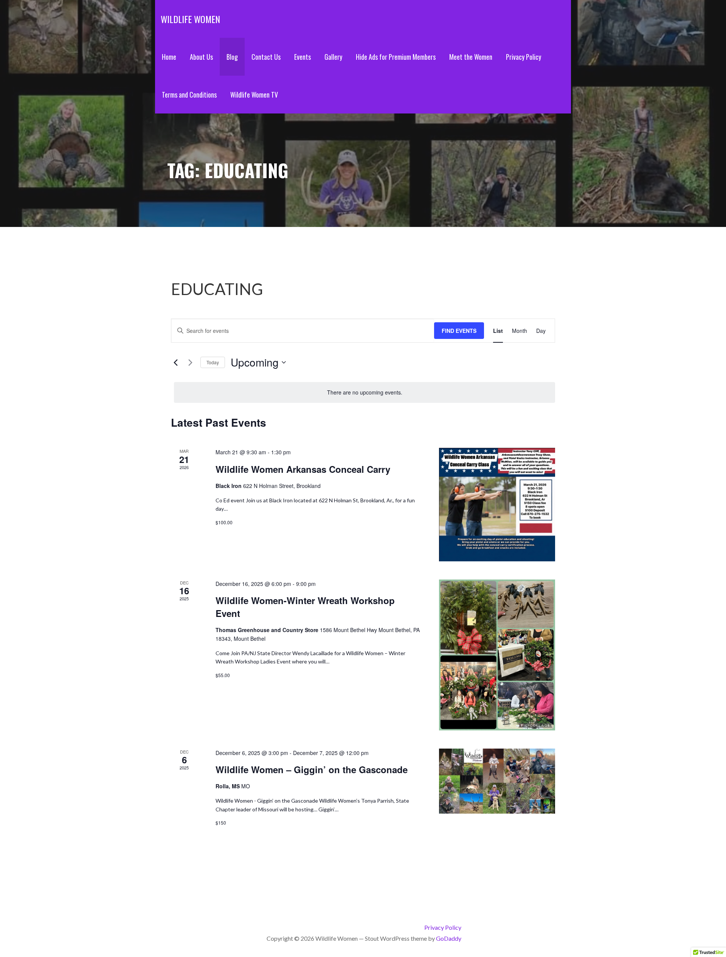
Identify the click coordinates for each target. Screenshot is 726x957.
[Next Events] (190, 362)
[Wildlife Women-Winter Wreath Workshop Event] (497, 654)
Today (212, 362)
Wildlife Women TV (254, 94)
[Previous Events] (175, 362)
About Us (201, 57)
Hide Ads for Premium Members (396, 57)
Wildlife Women (190, 19)
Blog (232, 57)
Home (169, 57)
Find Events (459, 330)
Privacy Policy (523, 57)
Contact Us (266, 57)
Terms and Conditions (189, 94)
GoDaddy (448, 938)
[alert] (364, 392)
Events (302, 57)
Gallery (333, 57)
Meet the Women (470, 57)
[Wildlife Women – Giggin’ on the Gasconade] (497, 781)
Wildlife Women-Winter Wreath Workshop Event (305, 607)
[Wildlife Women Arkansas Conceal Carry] (497, 504)
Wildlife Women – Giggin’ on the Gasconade (312, 769)
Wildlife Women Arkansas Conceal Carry (303, 469)
